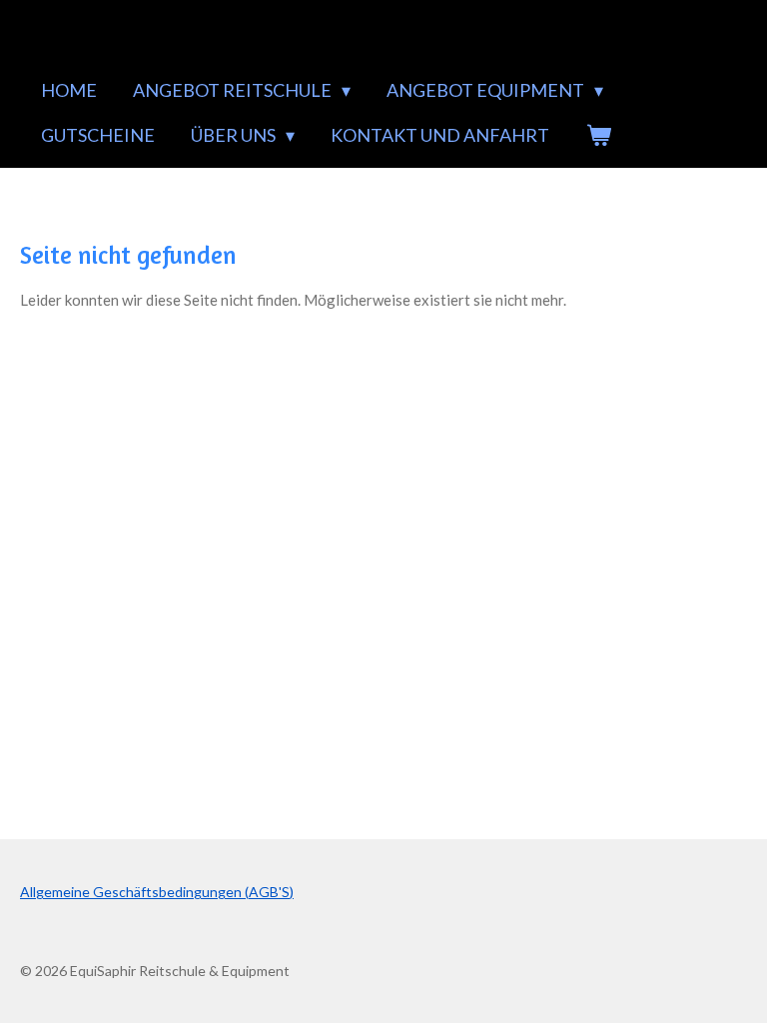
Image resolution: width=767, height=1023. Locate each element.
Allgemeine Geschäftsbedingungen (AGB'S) (157, 891)
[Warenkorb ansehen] (597, 135)
